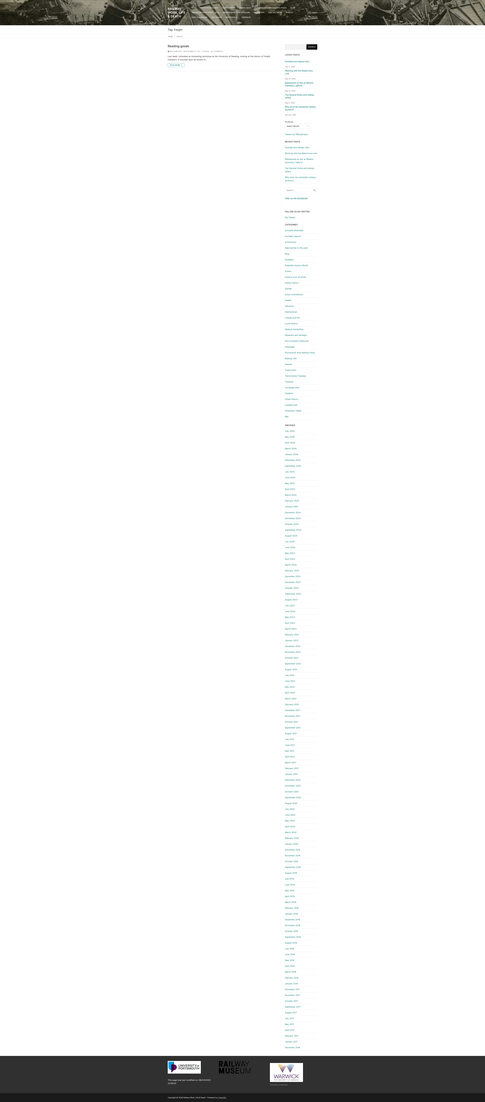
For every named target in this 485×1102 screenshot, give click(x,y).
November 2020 (293, 785)
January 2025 (291, 506)
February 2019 (292, 908)
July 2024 (290, 541)
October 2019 (291, 861)
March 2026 (291, 448)
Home (170, 36)
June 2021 (290, 745)
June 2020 (290, 815)
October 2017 (291, 1001)
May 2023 (290, 617)
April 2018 (290, 966)
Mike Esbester (175, 51)
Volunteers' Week (293, 410)
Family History (292, 283)
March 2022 (291, 698)
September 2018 (293, 937)
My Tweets (290, 217)
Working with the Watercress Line (299, 72)
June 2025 (290, 477)
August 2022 (291, 669)
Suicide (288, 364)
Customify (222, 1097)
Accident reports (293, 236)
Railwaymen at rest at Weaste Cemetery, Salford (299, 84)
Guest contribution (294, 294)
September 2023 (293, 594)
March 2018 (290, 972)
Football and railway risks (297, 61)
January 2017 (291, 1041)
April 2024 (290, 559)
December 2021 (292, 710)
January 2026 (291, 454)
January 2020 (291, 844)
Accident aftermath (294, 230)
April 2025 (290, 489)
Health (288, 300)
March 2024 (291, 564)
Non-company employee (297, 341)
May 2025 (290, 483)
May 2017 (289, 1024)
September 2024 (293, 530)
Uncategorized (292, 387)
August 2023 (291, 599)
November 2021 (292, 716)
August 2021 (291, 733)
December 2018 (292, 919)
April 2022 (290, 692)
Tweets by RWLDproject (296, 134)
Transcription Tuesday (295, 376)
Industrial (289, 306)
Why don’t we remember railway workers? (300, 108)
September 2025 (293, 466)
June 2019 (290, 884)
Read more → (176, 65)
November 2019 (292, 855)
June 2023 (290, 611)
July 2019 (289, 879)
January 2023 (291, 640)
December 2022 (292, 646)
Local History (291, 323)
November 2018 (292, 925)
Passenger (290, 347)
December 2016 (292, 1047)
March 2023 (291, 629)
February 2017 (291, 1036)
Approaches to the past (296, 248)
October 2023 (291, 588)
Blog (206, 51)
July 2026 (290, 431)
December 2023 (292, 576)
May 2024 (290, 553)
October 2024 (291, 524)
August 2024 (291, 535)
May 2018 (289, 960)
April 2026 (290, 442)
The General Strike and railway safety (299, 96)
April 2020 (290, 826)
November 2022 (293, 652)
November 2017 (292, 995)
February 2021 (292, 768)
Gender (288, 288)
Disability (289, 259)
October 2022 (291, 658)
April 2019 (290, 896)
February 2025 (292, 500)
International (291, 312)
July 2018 (289, 948)
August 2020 (291, 803)
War (287, 416)
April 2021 (290, 756)
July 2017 (289, 1018)
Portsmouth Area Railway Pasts (300, 352)
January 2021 (291, 774)
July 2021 (289, 739)
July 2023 (290, 605)
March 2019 (290, 902)
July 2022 (290, 675)
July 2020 (290, 809)
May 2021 (289, 751)
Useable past (291, 405)
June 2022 (290, 681)
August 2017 (291, 1012)
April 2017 (290, 1030)
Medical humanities (294, 329)
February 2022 (292, 704)
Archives (289, 122)
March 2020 (291, 832)
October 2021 (291, 722)
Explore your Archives (295, 277)
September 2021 (293, 727)
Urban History (291, 399)
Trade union (290, 370)
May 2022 (290, 687)
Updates (289, 393)
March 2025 (291, 495)
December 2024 (292, 512)
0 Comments (217, 51)
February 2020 (292, 838)
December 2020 (292, 780)
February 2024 (292, 570)
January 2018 (291, 983)
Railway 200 (291, 358)
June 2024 (290, 547)
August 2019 (291, 873)
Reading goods (178, 46)
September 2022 (293, 663)
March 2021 (290, 762)
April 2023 (290, 623)
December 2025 (292, 460)
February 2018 (292, 977)
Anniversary (290, 242)
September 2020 (293, 797)
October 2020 (291, 791)
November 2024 (293, 518)
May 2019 (289, 890)
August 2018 (291, 943)
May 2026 (290, 437)
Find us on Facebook (296, 198)
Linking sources (292, 317)
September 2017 (293, 1007)
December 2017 (292, 989)
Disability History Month (296, 265)
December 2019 (292, 849)
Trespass (289, 381)
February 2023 (292, 634)
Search (312, 47)
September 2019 (293, 867)
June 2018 (290, 954)
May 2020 (290, 820)
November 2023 (293, 582)
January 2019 (291, 913)
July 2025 (290, 471)
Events (288, 271)
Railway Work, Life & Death (176, 12)
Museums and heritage (296, 335)
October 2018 (291, 931)
